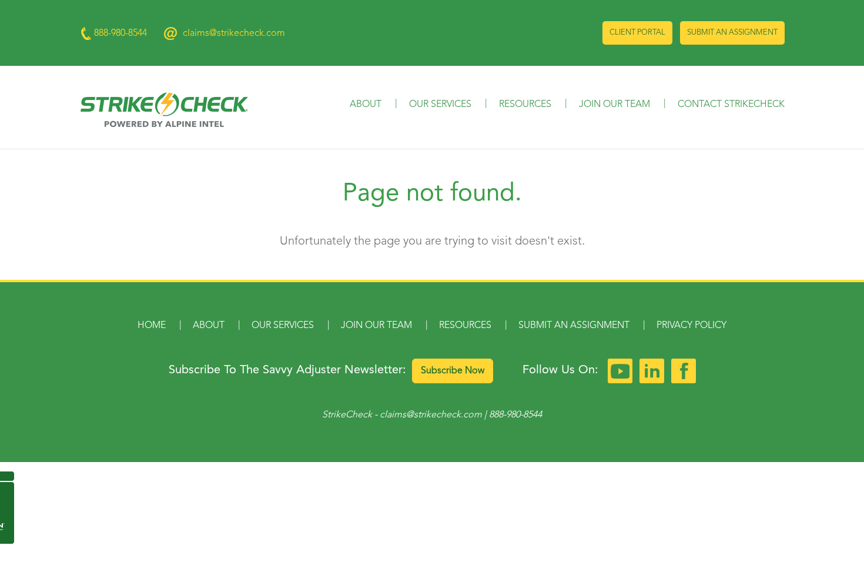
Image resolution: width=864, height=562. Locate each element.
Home (152, 325)
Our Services (440, 104)
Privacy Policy (691, 325)
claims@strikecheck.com (234, 33)
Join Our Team (614, 104)
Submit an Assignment (732, 32)
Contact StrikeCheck (731, 104)
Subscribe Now (452, 371)
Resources (525, 104)
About (365, 104)
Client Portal (637, 32)
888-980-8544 (515, 415)
